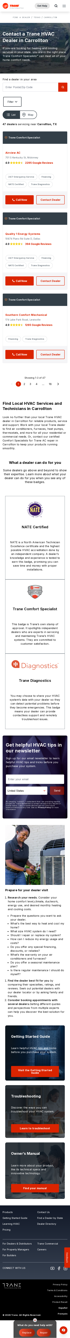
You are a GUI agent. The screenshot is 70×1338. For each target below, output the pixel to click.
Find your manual (35, 1188)
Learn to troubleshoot (35, 1128)
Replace (26, 1332)
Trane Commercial (47, 1243)
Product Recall (59, 1302)
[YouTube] (52, 1268)
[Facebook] (59, 1268)
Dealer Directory (46, 1223)
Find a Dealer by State (50, 1218)
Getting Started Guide (15, 1218)
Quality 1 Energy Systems (22, 233)
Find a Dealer (21, 17)
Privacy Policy (44, 807)
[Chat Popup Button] (63, 1330)
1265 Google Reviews (38, 325)
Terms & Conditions (57, 1290)
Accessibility (60, 1296)
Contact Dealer (51, 199)
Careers (41, 1249)
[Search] (62, 87)
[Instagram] (65, 1268)
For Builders (9, 1255)
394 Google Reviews (38, 244)
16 (50, 384)
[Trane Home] (13, 6)
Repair (44, 1332)
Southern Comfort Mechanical (26, 314)
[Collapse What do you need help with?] (35, 1320)
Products (8, 1212)
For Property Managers (16, 1249)
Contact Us (43, 1212)
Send (57, 790)
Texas (37, 17)
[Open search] (56, 5)
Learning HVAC (11, 1223)
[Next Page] (58, 384)
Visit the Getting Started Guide (35, 1071)
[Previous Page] (12, 384)
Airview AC (13, 152)
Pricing (6, 1229)
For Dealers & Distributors (17, 1243)
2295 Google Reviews (39, 162)
